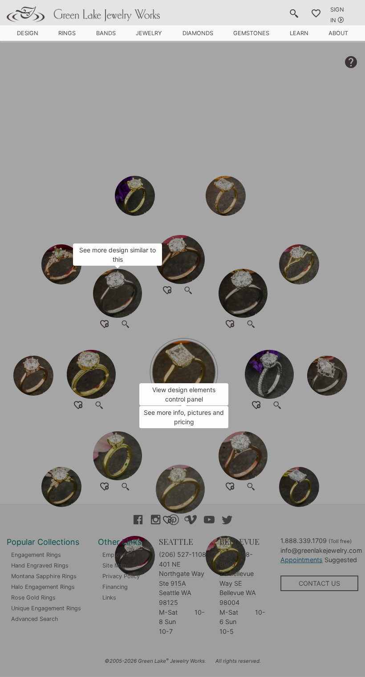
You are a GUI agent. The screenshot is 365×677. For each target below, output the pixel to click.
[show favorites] (316, 15)
